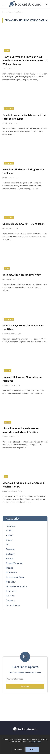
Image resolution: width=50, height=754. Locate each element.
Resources (11, 591)
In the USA (11, 572)
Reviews (10, 595)
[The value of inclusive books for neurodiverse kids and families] (25, 412)
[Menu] (4, 4)
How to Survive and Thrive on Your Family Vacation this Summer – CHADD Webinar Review (24, 60)
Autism (7, 370)
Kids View (11, 581)
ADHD (7, 50)
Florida (9, 567)
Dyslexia (10, 549)
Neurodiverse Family (16, 586)
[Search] (46, 4)
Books (9, 540)
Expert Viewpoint (14, 563)
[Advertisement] (25, 632)
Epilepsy (10, 553)
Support (10, 600)
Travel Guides (13, 605)
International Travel (15, 577)
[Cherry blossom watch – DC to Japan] (25, 207)
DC (6, 476)
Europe (9, 558)
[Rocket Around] (25, 4)
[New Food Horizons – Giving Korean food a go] (25, 153)
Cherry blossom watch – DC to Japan (23, 223)
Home (4, 12)
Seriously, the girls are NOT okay (21, 274)
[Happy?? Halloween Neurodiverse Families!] (25, 360)
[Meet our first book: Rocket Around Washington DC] (25, 466)
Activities (9, 108)
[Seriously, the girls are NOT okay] (25, 258)
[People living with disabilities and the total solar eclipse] (25, 98)
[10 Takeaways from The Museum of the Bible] (25, 309)
